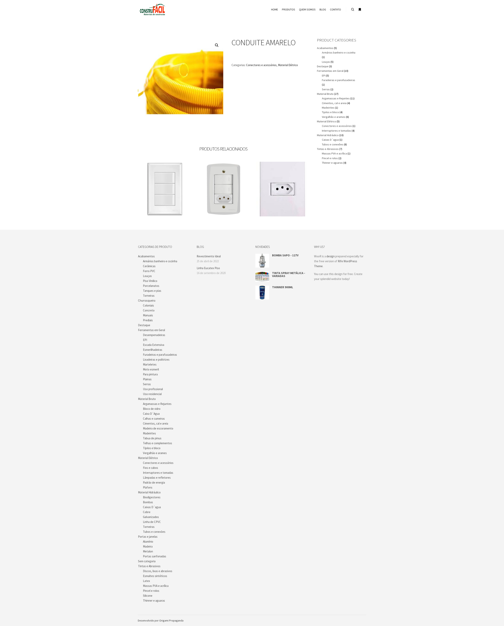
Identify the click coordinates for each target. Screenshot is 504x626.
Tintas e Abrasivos (328, 149)
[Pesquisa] (352, 9)
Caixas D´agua (330, 139)
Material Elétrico (288, 65)
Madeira (148, 546)
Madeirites (328, 107)
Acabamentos (325, 48)
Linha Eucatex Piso (208, 268)
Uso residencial (152, 394)
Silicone (147, 595)
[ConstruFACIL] (152, 9)
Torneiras (149, 295)
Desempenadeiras (154, 335)
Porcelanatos (151, 286)
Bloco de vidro (151, 409)
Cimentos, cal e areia (334, 103)
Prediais (148, 320)
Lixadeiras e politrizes (156, 359)
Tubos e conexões (332, 144)
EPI (323, 75)
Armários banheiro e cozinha (338, 52)
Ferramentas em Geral (330, 71)
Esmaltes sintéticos (155, 576)
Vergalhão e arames (333, 117)
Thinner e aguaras (332, 162)
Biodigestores (151, 497)
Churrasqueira (146, 300)
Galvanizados (151, 517)
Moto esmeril (151, 369)
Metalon (148, 551)
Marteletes (150, 364)
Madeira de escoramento (158, 428)
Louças (326, 62)
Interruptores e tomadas (336, 130)
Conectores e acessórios (261, 65)
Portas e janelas (148, 536)
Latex (146, 581)
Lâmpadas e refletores (157, 477)
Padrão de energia (154, 482)
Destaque (322, 66)
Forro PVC (149, 271)
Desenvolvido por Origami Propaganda (160, 620)
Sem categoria (147, 561)
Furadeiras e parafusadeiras (338, 80)
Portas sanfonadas (154, 556)
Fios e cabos (150, 468)
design (330, 256)
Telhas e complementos (157, 443)
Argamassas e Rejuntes (336, 98)
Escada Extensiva (153, 345)
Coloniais (148, 305)
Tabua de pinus (152, 438)
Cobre (146, 512)
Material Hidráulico (328, 135)
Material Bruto (325, 94)
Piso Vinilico (150, 281)
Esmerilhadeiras (152, 350)
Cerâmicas (149, 266)
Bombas (148, 502)
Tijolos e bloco (330, 112)
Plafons (147, 487)
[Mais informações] (359, 9)
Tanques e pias (152, 291)
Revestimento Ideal (209, 256)
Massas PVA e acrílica (334, 153)
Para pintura (150, 374)
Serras (326, 89)
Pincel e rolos (330, 158)
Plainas (147, 379)
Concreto (149, 310)
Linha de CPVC (152, 522)
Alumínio (148, 541)
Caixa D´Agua (151, 413)
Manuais (148, 315)
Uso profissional (153, 389)
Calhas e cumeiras (154, 418)
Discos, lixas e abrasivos (157, 571)
